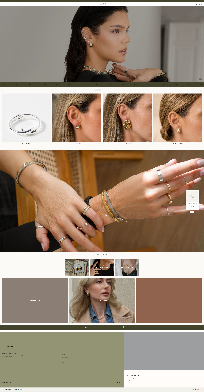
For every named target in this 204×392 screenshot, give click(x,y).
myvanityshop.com (7, 389)
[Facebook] (117, 382)
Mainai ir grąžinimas (65, 357)
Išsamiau (192, 206)
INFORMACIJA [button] (65, 352)
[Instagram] (119, 382)
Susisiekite (63, 360)
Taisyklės (63, 362)
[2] (126, 221)
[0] (77, 227)
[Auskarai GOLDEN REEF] (127, 118)
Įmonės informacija (64, 354)
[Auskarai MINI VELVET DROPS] (177, 118)
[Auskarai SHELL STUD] (76, 118)
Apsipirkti (102, 76)
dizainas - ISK (18, 389)
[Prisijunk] (200, 381)
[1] (106, 215)
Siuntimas (63, 359)
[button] (5, 4)
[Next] (201, 91)
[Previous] (191, 212)
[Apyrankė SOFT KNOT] (26, 118)
